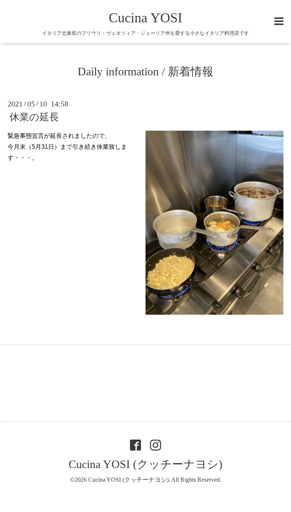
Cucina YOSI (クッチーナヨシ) (145, 464)
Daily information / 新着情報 (145, 71)
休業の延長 (34, 117)
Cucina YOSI (145, 17)
